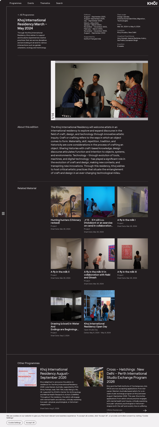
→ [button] (145, 412)
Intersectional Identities (127, 19)
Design (120, 17)
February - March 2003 (93, 29)
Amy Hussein (122, 38)
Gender (126, 17)
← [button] (19, 412)
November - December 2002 (95, 31)
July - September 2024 (93, 21)
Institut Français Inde (92, 39)
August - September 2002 (94, 33)
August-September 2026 (94, 19)
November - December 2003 (95, 27)
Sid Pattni (121, 40)
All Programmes (27, 14)
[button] (145, 90)
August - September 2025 (94, 17)
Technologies (122, 21)
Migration (141, 19)
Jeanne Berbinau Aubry (137, 38)
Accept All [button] (30, 422)
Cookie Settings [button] (14, 422)
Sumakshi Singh (131, 40)
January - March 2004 (92, 25)
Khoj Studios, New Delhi (126, 32)
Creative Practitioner (125, 36)
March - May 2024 (91, 23)
